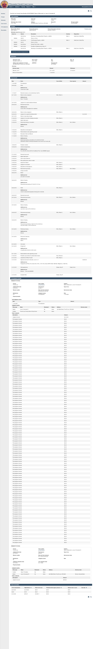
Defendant (3, 20)
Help (33, 6)
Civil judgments (4, 26)
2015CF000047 (41, 284)
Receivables (3, 30)
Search (10, 6)
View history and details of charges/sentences (20, 51)
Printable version (88, 28)
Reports (28, 6)
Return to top (3, 10)
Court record (4, 23)
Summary (3, 13)
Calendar (17, 6)
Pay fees (23, 6)
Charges (3, 17)
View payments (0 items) (87, 6)
